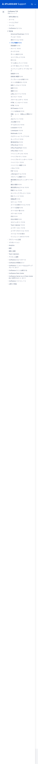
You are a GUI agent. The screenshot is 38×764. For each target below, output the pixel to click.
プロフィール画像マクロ (18, 177)
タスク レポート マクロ (18, 222)
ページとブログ (13, 22)
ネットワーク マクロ (17, 139)
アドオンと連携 (13, 257)
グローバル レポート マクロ (19, 99)
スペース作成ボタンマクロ (19, 82)
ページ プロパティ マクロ (18, 156)
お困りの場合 (13, 284)
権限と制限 (12, 251)
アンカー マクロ (16, 37)
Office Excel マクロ (17, 145)
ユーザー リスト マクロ (18, 228)
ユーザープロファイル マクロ (20, 231)
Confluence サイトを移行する (18, 270)
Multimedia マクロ (16, 133)
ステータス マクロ (16, 213)
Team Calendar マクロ (18, 225)
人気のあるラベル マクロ (18, 174)
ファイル (11, 25)
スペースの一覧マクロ (17, 210)
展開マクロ (14, 91)
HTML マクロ (15, 105)
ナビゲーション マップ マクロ (20, 136)
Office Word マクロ (17, 151)
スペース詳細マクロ (17, 207)
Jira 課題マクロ (15, 122)
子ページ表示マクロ (17, 54)
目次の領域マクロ (16, 219)
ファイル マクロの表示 (18, 234)
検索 (32, 4)
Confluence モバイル (15, 28)
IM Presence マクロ (17, 108)
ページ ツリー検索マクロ (18, 165)
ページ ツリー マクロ (17, 162)
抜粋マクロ (14, 88)
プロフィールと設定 (15, 239)
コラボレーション (14, 242)
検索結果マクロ (15, 199)
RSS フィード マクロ (17, 196)
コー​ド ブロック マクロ (18, 57)
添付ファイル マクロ (17, 40)
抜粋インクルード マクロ (18, 85)
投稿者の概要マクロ (17, 76)
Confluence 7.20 (13, 11)
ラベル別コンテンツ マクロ (19, 63)
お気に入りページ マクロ (18, 94)
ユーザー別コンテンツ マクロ (20, 66)
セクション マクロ (16, 202)
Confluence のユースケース (17, 260)
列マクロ (13, 60)
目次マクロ (14, 216)
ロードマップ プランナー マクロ (20, 193)
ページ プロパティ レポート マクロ (21, 159)
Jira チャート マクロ (17, 119)
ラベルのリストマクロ (17, 125)
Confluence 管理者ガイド (16, 262)
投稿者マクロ (15, 73)
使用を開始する (13, 16)
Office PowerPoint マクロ (19, 148)
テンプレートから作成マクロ (19, 79)
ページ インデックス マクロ (19, 153)
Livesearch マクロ (16, 127)
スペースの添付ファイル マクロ (20, 205)
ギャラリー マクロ (16, 97)
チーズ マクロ (15, 51)
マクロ (11, 31)
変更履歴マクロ (15, 45)
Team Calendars (14, 254)
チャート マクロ (16, 48)
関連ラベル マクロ (16, 190)
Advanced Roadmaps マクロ (20, 34)
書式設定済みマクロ (17, 142)
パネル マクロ (15, 168)
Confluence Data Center (16, 273)
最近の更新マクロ (16, 184)
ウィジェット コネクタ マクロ (20, 236)
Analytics (11, 245)
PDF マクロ (14, 171)
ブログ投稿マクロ (16, 43)
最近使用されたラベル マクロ (20, 187)
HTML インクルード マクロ (19, 102)
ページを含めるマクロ (17, 111)
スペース (11, 19)
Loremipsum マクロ (17, 130)
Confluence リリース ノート (17, 281)
